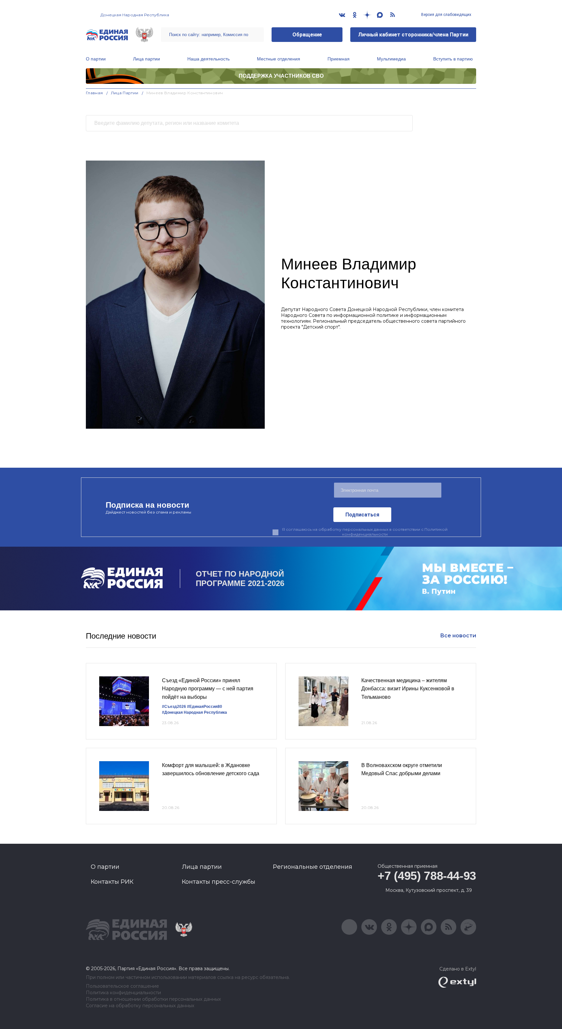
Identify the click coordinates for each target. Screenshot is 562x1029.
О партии (96, 58)
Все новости (458, 635)
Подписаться (362, 515)
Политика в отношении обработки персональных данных (153, 999)
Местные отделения (278, 58)
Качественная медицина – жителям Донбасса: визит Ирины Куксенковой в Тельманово (407, 689)
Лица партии (146, 58)
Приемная (339, 58)
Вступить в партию (453, 58)
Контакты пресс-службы (218, 881)
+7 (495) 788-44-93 (427, 875)
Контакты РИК (112, 881)
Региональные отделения (312, 866)
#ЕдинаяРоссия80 (204, 706)
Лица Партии (125, 92)
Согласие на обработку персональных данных (140, 1006)
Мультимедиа (391, 58)
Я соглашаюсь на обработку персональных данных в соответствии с (365, 532)
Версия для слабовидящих (445, 14)
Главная (94, 92)
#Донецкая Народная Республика (194, 712)
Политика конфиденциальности (123, 993)
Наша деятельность (208, 58)
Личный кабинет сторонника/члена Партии (413, 35)
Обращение (307, 35)
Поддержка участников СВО (281, 76)
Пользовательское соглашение (122, 986)
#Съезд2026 (174, 706)
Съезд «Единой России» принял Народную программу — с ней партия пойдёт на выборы (207, 689)
